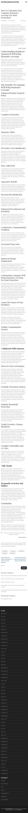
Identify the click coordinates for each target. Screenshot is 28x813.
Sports (2, 790)
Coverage (13, 551)
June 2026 (3, 619)
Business (24, 20)
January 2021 (4, 751)
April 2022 (3, 731)
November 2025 (4, 642)
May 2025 (3, 658)
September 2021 (4, 747)
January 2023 (4, 703)
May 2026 (3, 623)
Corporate (5, 551)
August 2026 (4, 613)
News (2, 786)
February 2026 (4, 632)
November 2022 (4, 709)
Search (2, 565)
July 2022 (3, 722)
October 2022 (4, 712)
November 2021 (4, 741)
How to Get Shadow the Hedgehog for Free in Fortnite (14, 575)
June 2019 (3, 763)
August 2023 (4, 680)
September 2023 (4, 677)
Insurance (5, 553)
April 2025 (3, 661)
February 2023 (4, 699)
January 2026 (4, 635)
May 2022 (3, 728)
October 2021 (4, 744)
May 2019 (3, 767)
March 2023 (3, 696)
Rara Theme (8, 809)
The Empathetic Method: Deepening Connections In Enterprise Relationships (20, 559)
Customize (21, 551)
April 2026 (3, 626)
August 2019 (4, 760)
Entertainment (4, 783)
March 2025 (3, 664)
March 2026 (3, 629)
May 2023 (3, 690)
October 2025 (4, 645)
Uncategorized (4, 799)
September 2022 (4, 715)
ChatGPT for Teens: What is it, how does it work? (12, 578)
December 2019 (4, 757)
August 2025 (4, 648)
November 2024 (4, 671)
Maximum (12, 553)
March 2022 (3, 735)
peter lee (4, 20)
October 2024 (4, 674)
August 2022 (4, 719)
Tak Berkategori (5, 793)
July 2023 (3, 683)
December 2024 (4, 667)
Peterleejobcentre (10, 2)
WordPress (19, 809)
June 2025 (3, 655)
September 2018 (4, 773)
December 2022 (4, 706)
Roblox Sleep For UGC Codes (7, 582)
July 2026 (3, 616)
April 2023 (3, 693)
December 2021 (4, 738)
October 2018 (4, 770)
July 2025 (3, 651)
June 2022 (3, 725)
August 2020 (4, 754)
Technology (4, 796)
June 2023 (3, 687)
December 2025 (4, 639)
